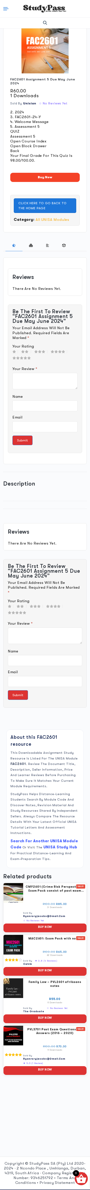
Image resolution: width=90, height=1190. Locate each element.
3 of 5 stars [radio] (40, 351)
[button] (45, 23)
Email (17, 417)
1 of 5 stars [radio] (15, 351)
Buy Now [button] (45, 927)
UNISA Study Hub (60, 847)
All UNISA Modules (52, 220)
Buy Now (45, 177)
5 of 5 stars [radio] (22, 358)
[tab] (13, 245)
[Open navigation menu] (6, 8)
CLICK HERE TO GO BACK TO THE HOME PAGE (42, 205)
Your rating (23, 346)
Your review (24, 369)
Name (17, 396)
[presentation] (13, 245)
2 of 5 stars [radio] (26, 351)
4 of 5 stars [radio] (59, 351)
